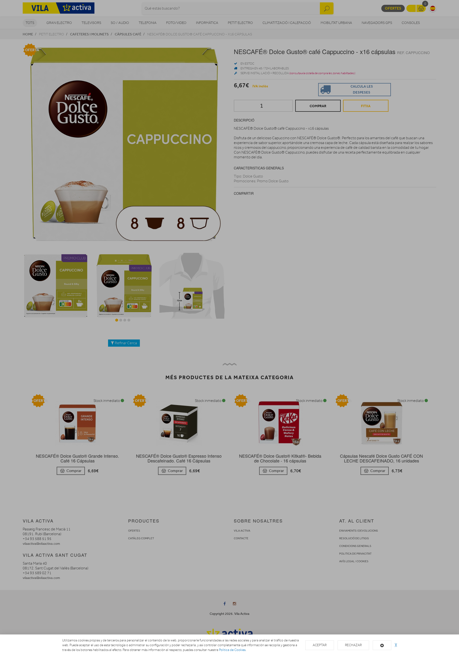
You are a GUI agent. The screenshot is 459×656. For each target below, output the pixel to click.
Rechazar (353, 645)
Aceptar (320, 645)
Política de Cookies (232, 650)
